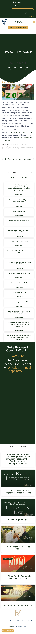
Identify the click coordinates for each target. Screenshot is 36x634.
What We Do (17, 621)
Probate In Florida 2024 (19, 292)
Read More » (19, 194)
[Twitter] (27, 10)
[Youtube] (29, 10)
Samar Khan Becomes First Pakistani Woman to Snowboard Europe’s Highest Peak (19, 324)
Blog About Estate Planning (10, 56)
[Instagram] (33, 10)
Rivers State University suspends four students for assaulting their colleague (19, 337)
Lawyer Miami (18, 22)
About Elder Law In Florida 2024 (19, 220)
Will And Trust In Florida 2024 (19, 241)
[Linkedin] (31, 10)
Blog (29, 621)
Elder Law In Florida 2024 (19, 283)
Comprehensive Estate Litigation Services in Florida (18, 491)
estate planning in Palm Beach (22, 132)
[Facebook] (25, 10)
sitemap (11, 626)
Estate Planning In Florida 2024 (18, 302)
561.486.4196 (17, 355)
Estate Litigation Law (19, 211)
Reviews (24, 621)
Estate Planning (7, 82)
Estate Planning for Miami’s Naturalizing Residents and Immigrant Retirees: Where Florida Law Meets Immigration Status (18, 459)
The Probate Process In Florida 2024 (19, 273)
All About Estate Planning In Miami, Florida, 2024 (18, 577)
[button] (33, 21)
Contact (33, 621)
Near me (18, 21)
